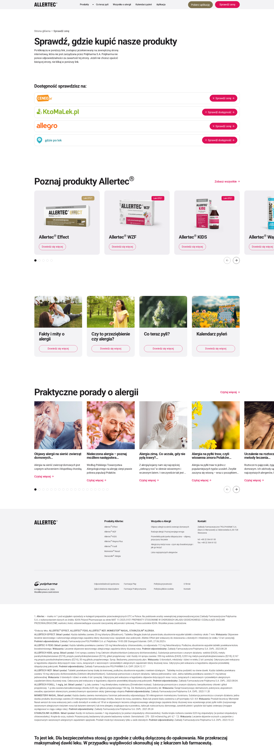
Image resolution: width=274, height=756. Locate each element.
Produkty (84, 4)
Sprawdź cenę (61, 31)
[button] (86, 4)
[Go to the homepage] (46, 522)
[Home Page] (45, 4)
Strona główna (42, 31)
